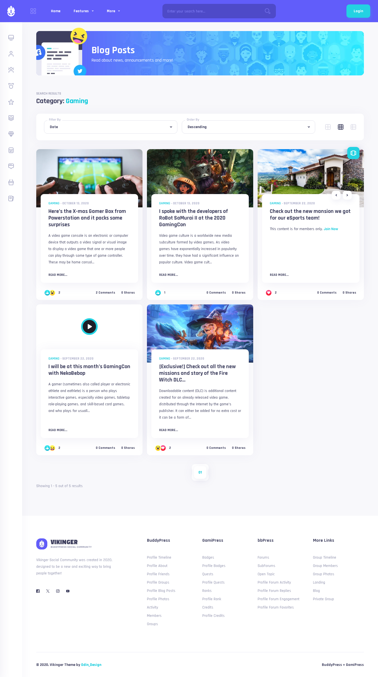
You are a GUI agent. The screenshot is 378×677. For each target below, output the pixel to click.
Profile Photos (158, 599)
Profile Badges (214, 566)
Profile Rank (211, 599)
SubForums (266, 566)
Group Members (325, 566)
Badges (208, 557)
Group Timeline (324, 557)
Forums (263, 557)
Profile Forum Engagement (278, 599)
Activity (152, 607)
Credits (207, 607)
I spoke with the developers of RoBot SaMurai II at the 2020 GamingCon (193, 218)
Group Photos (323, 574)
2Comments (105, 292)
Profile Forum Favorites (276, 607)
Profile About (157, 566)
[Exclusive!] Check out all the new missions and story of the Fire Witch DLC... (197, 373)
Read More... (57, 275)
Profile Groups (158, 582)
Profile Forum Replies (274, 591)
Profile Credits (213, 616)
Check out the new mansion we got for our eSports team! (310, 215)
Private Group (323, 599)
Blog (316, 591)
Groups (152, 624)
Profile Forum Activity (274, 582)
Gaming (53, 203)
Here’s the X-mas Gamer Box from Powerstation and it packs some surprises (87, 218)
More (111, 11)
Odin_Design (91, 664)
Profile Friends (158, 574)
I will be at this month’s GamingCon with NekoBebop (89, 370)
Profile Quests (213, 582)
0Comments (216, 292)
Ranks (207, 591)
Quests (207, 574)
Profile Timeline (159, 557)
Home (55, 11)
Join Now (331, 228)
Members (154, 616)
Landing (319, 582)
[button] (336, 195)
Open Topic (266, 574)
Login (358, 11)
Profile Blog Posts (161, 591)
